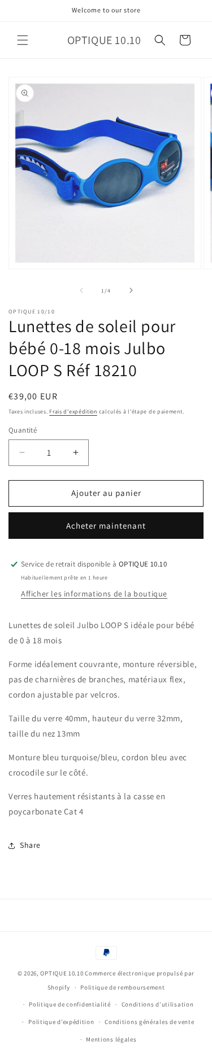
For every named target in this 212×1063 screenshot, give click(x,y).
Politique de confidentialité (70, 1004)
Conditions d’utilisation (158, 1004)
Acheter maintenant (106, 525)
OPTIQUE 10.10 (61, 973)
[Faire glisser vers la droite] (131, 290)
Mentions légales (111, 1039)
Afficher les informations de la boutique (94, 594)
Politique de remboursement (122, 987)
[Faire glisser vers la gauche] (81, 290)
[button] (22, 40)
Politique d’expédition (61, 1022)
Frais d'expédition (73, 411)
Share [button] (30, 845)
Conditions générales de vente (149, 1022)
